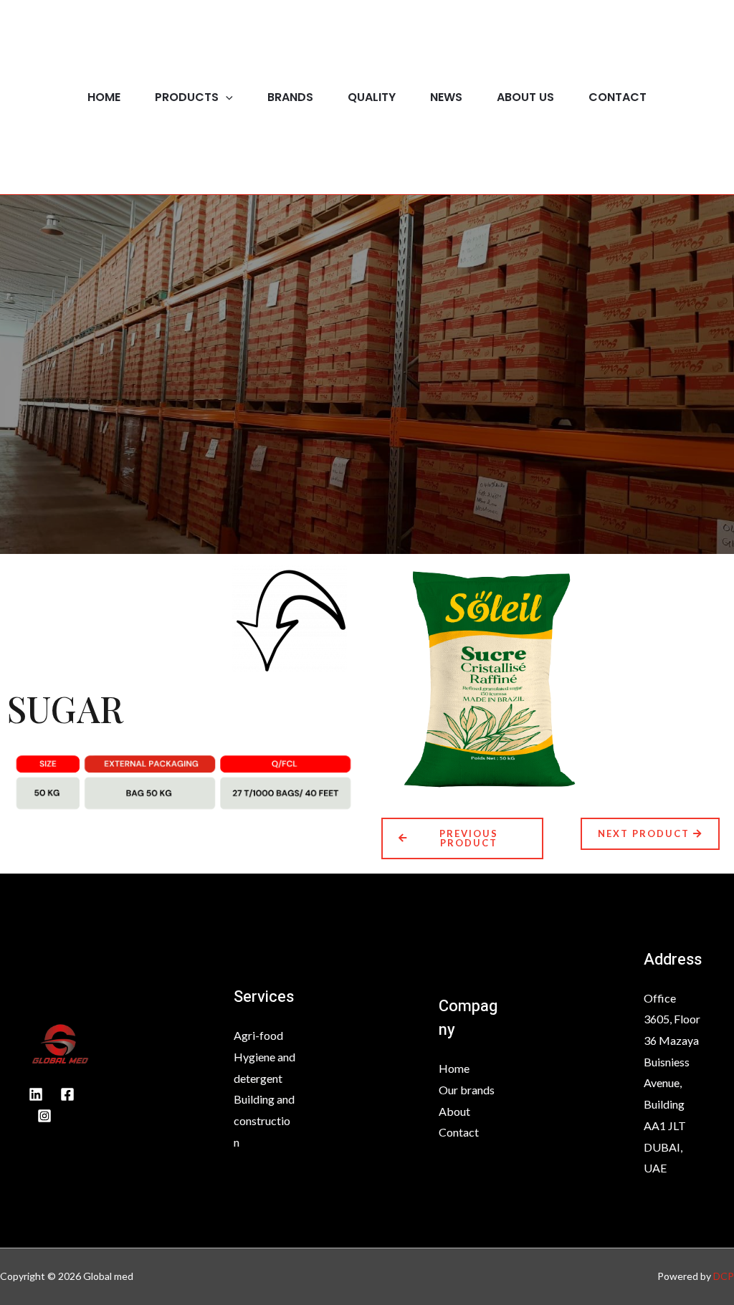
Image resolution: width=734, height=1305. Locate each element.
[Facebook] (67, 1094)
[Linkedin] (36, 1094)
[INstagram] (44, 1116)
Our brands (467, 1089)
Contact (617, 97)
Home (103, 97)
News (446, 97)
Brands (290, 97)
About (454, 1111)
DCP (723, 1276)
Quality (372, 97)
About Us (525, 97)
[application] (226, 97)
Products (187, 97)
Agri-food (258, 1035)
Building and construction (264, 1120)
